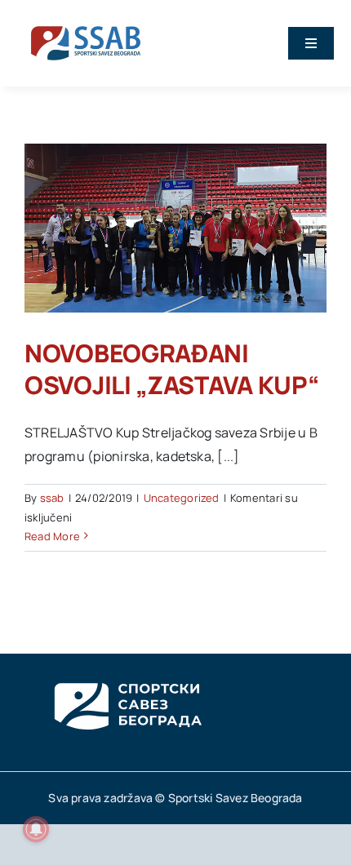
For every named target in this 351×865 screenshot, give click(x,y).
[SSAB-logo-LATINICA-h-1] (85, 23)
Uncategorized (182, 497)
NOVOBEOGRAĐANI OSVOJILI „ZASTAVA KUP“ (171, 368)
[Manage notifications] (36, 829)
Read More (52, 536)
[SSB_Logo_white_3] (126, 668)
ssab (52, 497)
